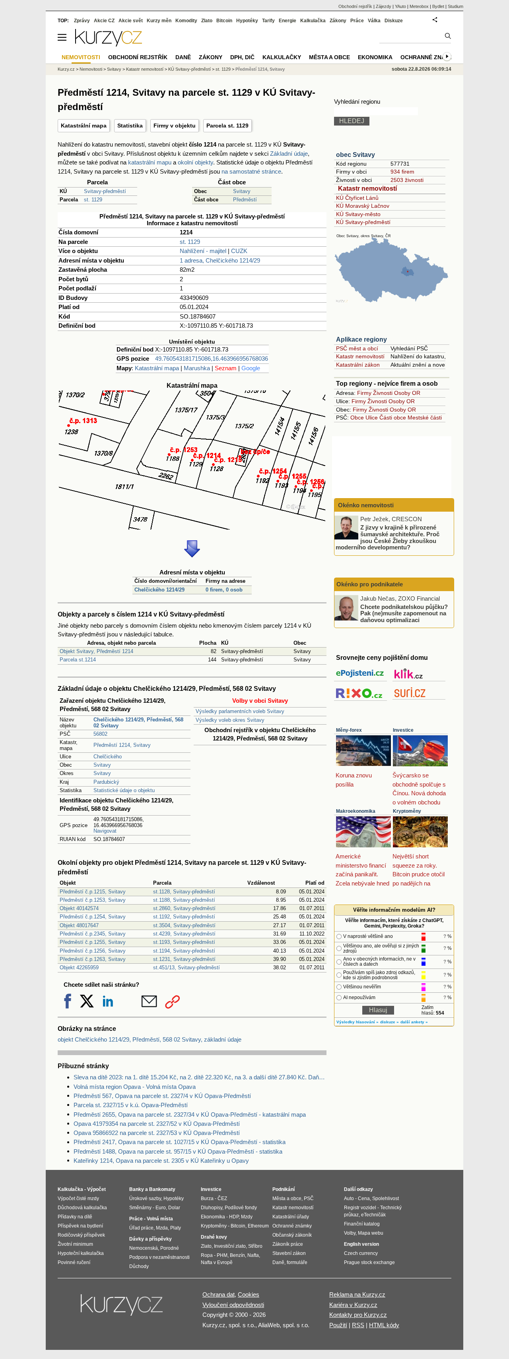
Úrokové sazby (145, 1198)
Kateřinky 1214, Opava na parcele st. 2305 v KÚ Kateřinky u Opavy (161, 1160)
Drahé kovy (214, 1237)
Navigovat (105, 831)
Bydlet (438, 6)
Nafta (253, 1255)
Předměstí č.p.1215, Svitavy (93, 892)
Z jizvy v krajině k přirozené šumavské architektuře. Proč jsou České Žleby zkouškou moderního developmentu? (387, 537)
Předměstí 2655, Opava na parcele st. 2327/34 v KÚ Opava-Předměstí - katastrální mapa (190, 1114)
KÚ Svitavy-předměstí (363, 222)
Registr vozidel (360, 1207)
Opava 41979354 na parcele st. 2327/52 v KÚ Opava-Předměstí (157, 1123)
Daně (183, 57)
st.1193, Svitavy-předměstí (184, 942)
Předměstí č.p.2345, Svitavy (93, 934)
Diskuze (394, 20)
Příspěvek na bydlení (80, 1226)
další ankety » (414, 1022)
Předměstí (245, 200)
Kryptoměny (407, 811)
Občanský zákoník (292, 1235)
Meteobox (419, 6)
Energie (287, 20)
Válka (374, 20)
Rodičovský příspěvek (81, 1235)
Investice (403, 730)
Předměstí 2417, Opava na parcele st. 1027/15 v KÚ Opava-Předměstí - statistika (180, 1142)
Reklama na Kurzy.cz (357, 1294)
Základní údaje (289, 153)
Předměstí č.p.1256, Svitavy (93, 951)
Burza (207, 1198)
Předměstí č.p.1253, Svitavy (93, 900)
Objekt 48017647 (79, 925)
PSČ (309, 1198)
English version (361, 1244)
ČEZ (222, 1198)
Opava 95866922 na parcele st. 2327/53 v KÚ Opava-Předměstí (157, 1132)
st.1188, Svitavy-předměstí (184, 900)
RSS (358, 1325)
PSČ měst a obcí (357, 348)
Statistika (130, 125)
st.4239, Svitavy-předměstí (184, 934)
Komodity (186, 20)
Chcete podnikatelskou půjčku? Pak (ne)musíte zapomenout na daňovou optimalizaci (404, 613)
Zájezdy (383, 6)
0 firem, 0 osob (224, 590)
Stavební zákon (289, 1253)
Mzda (162, 1228)
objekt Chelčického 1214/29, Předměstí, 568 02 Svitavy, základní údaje (149, 1039)
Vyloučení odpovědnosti (233, 1304)
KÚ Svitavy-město (358, 214)
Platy (175, 1228)
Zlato (206, 20)
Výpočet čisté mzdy (78, 1198)
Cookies (248, 1294)
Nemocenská (143, 1248)
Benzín (237, 1255)
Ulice (371, 417)
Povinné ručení (74, 1262)
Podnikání (283, 1189)
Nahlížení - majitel (203, 250)
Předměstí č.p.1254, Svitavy (93, 917)
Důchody (139, 1266)
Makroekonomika (355, 811)
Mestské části (425, 417)
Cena (364, 1198)
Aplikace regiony (361, 339)
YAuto (400, 6)
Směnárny (140, 1207)
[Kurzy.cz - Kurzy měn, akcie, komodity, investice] (108, 44)
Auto (349, 1198)
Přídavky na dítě (75, 1217)
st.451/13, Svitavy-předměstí (186, 967)
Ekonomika (375, 57)
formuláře (297, 1262)
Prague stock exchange (369, 1262)
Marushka (197, 368)
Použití (338, 1325)
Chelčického (107, 757)
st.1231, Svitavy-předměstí (184, 959)
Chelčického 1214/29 (159, 590)
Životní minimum (75, 1244)
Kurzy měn (159, 20)
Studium (455, 6)
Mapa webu (370, 1233)
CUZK (239, 250)
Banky (136, 1189)
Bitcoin (224, 20)
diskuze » (389, 1022)
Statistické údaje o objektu (124, 790)
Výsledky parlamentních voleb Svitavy (240, 711)
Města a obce (329, 57)
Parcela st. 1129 (227, 125)
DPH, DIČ (242, 57)
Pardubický (106, 782)
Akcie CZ (104, 20)
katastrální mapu (149, 162)
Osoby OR (407, 393)
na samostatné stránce (251, 171)
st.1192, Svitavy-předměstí (184, 917)
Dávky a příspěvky (150, 1239)
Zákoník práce (287, 1244)
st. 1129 (93, 200)
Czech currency (361, 1253)
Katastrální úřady (290, 1217)
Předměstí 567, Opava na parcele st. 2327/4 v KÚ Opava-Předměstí (162, 1095)
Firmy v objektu (174, 125)
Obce (357, 417)
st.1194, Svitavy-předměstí (184, 951)
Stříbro (255, 1246)
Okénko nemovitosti (365, 505)
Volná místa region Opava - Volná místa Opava (135, 1086)
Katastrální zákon (358, 364)
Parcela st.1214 (78, 660)
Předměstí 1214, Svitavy (122, 745)
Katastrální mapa (84, 125)
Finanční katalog (362, 1224)
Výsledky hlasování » (357, 1022)
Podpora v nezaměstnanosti (159, 1257)
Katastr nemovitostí (367, 188)
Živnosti (382, 393)
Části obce (392, 417)
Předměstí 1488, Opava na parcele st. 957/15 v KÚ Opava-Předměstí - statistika (178, 1151)
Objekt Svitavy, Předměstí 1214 (96, 651)
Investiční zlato (230, 1246)
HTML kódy (384, 1325)
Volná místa (160, 1219)
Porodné (169, 1248)
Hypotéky (247, 20)
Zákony (338, 20)
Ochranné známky (429, 57)
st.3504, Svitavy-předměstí (184, 925)
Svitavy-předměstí (105, 191)
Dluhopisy (211, 1207)
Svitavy (242, 191)
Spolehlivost (385, 1198)
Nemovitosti (91, 69)
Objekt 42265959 (79, 967)
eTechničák (373, 1215)
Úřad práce (141, 1228)
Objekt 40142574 (79, 908)
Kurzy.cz (66, 69)
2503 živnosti (407, 180)
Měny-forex (349, 730)
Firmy (364, 393)
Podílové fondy (241, 1207)
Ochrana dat (218, 1294)
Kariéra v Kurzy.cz (353, 1304)
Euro (160, 1207)
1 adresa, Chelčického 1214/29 (220, 260)
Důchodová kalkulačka (82, 1207)
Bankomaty (162, 1189)
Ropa (207, 1255)
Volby (350, 1233)
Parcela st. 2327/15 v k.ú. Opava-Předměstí (131, 1105)
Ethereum (258, 1226)
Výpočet (96, 1189)
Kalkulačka (313, 20)
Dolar (174, 1207)
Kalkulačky (281, 57)
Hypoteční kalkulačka (81, 1253)
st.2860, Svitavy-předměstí (184, 908)
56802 (100, 734)
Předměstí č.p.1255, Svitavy (93, 942)
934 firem (402, 171)
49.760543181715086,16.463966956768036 (211, 358)
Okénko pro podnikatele (369, 584)
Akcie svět (131, 20)
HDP (234, 1217)
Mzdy (247, 1217)
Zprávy (82, 20)
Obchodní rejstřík (355, 6)
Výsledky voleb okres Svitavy (230, 720)
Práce (357, 20)
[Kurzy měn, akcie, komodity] (122, 1308)
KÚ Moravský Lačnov (362, 206)
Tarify (268, 20)
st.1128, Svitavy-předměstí (184, 892)
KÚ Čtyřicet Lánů (357, 198)
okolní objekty (195, 162)
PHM (222, 1255)
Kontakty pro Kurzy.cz (358, 1314)
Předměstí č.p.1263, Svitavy (93, 959)
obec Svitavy (355, 154)
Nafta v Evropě (217, 1262)
